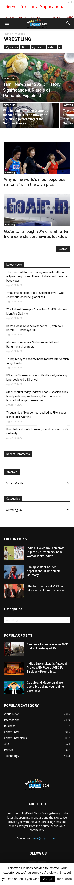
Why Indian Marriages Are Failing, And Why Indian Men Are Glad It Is (36, 311)
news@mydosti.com (45, 838)
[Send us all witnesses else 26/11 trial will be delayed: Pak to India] (14, 649)
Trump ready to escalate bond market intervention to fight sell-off (37, 361)
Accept (47, 879)
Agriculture (38, 47)
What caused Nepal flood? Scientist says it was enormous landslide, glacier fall (35, 295)
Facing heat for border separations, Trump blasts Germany (44, 571)
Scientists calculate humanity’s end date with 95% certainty (37, 431)
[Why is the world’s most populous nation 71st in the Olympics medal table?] (37, 158)
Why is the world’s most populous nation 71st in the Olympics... (34, 182)
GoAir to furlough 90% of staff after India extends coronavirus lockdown (37, 234)
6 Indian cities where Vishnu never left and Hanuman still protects (32, 344)
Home (7, 33)
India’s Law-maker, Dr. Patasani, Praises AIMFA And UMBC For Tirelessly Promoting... (47, 667)
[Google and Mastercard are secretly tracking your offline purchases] (14, 687)
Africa (25, 47)
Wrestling (9, 79)
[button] (68, 23)
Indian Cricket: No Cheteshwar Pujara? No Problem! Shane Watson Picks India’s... (46, 552)
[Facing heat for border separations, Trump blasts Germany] (14, 572)
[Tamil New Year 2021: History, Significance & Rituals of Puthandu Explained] (37, 77)
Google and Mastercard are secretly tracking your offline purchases (45, 686)
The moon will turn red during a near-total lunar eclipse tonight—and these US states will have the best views (37, 276)
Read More (64, 879)
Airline (51, 47)
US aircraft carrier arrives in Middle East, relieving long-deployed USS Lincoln (36, 377)
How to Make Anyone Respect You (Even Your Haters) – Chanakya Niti (34, 328)
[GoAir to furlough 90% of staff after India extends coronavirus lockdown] (37, 210)
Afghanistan (12, 47)
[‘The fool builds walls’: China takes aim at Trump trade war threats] (14, 591)
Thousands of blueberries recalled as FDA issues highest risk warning (36, 414)
